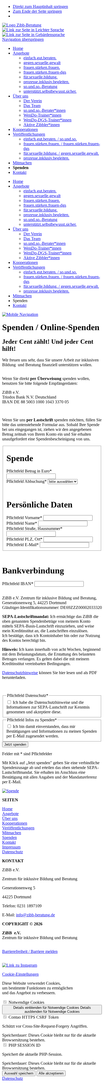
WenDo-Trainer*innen (42, 248)
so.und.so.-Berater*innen (44, 243)
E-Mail (22, 544)
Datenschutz (12, 852)
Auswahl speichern (18, 1073)
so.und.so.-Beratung (40, 219)
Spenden (9, 837)
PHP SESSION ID (25, 1045)
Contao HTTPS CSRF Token (34, 1017)
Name (21, 523)
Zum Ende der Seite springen (37, 11)
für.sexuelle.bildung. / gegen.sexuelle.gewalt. (61, 286)
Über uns (20, 229)
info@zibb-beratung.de (35, 915)
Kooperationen (25, 262)
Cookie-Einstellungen (20, 974)
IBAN (17, 583)
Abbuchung (26, 481)
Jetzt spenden (15, 744)
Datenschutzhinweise (20, 672)
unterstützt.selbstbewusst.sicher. (50, 224)
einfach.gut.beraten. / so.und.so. (50, 272)
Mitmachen (22, 296)
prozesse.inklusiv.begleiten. (46, 215)
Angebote (21, 186)
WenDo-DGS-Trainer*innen (47, 253)
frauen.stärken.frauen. (41, 200)
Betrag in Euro (29, 471)
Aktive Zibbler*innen (41, 257)
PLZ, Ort (24, 539)
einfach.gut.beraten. (40, 191)
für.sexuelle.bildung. (40, 210)
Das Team (32, 238)
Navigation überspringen (23, 39)
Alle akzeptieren (51, 1073)
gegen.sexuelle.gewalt (42, 195)
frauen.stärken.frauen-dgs (44, 205)
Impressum (11, 847)
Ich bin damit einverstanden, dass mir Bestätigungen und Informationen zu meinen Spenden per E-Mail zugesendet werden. (51, 731)
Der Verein (32, 234)
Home (18, 181)
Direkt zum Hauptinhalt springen (40, 6)
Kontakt (19, 305)
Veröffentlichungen (29, 267)
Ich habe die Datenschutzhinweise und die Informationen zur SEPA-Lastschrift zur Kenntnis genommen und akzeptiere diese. (48, 707)
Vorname (24, 517)
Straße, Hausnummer (34, 528)
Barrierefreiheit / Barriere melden (30, 951)
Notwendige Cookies (26, 1002)
